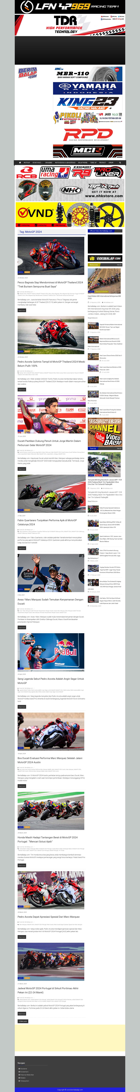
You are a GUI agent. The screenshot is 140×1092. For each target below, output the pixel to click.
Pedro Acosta (59, 373)
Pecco (50, 293)
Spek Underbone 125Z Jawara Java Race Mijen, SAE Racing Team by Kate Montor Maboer (111, 539)
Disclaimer (24, 1069)
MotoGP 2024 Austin (23, 771)
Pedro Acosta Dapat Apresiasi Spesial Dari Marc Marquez (49, 916)
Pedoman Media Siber (27, 1075)
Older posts (23, 1021)
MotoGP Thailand (31, 293)
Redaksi (23, 1078)
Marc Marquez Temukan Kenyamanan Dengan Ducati (45, 612)
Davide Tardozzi (23, 452)
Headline (20, 272)
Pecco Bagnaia (55, 293)
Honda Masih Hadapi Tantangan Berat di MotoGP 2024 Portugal (35, 848)
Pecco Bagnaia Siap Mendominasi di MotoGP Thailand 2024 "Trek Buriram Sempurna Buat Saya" (50, 295)
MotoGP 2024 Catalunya (78, 531)
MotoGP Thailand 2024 (42, 293)
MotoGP (27, 272)
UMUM (111, 163)
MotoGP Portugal (53, 850)
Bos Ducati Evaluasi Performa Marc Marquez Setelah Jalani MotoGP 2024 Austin (45, 769)
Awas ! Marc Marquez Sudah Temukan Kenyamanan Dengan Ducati (36, 610)
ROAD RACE (37, 163)
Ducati (55, 610)
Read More (92, 318)
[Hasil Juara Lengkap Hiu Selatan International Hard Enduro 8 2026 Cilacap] (93, 380)
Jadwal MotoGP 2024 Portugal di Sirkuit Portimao (59, 999)
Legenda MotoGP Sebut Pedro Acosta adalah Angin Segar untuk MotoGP (37, 690)
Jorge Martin (50, 454)
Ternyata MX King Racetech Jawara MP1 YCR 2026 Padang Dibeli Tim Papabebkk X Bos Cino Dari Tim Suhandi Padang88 (105, 482)
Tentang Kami (25, 1081)
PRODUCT (102, 163)
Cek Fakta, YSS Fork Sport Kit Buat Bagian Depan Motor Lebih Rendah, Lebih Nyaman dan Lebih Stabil (110, 600)
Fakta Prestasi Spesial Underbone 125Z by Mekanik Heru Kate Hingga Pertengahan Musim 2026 (110, 510)
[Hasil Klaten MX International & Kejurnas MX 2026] (104, 281)
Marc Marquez (61, 610)
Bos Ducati (22, 769)
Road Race (98, 475)
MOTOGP (27, 163)
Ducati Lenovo (65, 452)
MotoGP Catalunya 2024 (34, 533)
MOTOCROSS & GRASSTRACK (65, 163)
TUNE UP (93, 163)
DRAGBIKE (48, 163)
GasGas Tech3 (23, 373)
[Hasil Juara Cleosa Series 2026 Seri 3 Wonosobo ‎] (93, 356)
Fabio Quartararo (23, 531)
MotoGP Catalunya (22, 533)
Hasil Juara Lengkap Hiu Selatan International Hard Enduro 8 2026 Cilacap (109, 381)
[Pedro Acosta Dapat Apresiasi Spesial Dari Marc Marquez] (51, 890)
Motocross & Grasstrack (102, 291)
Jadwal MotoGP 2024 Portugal (38, 999)
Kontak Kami (24, 1072)
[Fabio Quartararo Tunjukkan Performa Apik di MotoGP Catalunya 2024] (52, 494)
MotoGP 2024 (22, 293)
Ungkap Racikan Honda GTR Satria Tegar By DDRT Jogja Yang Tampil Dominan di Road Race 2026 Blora (110, 570)
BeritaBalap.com (108, 302)
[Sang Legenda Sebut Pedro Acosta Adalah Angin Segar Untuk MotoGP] (51, 652)
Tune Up (106, 475)
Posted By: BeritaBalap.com (26, 291)
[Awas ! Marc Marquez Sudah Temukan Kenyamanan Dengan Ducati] (51, 573)
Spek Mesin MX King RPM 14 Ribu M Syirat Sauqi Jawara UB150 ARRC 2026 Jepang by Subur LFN (110, 524)
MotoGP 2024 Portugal (43, 850)
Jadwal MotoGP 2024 (24, 999)
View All (119, 264)
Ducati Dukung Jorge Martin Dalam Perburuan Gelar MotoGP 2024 (44, 452)
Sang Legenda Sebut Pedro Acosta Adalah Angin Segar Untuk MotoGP (45, 692)
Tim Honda (61, 850)
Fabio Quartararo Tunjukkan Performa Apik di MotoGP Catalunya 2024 (45, 531)
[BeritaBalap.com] (20, 162)
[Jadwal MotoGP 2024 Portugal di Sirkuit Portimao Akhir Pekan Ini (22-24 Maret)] (51, 962)
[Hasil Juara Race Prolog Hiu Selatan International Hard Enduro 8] (93, 411)
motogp (56, 454)
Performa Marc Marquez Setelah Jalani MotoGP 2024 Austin (44, 771)
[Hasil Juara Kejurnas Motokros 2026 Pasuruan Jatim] (93, 368)
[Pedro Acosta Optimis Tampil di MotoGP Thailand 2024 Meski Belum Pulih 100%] (51, 335)
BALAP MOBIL (83, 163)
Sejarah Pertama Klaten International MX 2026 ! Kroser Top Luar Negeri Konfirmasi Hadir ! (111, 327)
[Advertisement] (70, 50)
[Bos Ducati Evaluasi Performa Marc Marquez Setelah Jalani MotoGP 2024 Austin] (51, 731)
